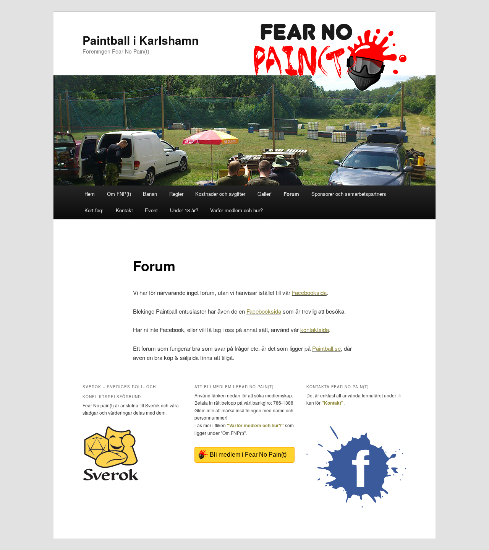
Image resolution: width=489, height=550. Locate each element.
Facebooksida (309, 292)
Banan (150, 193)
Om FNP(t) (119, 193)
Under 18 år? (184, 210)
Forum (291, 193)
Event (151, 210)
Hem (89, 193)
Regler (176, 193)
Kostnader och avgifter (220, 193)
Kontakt (124, 210)
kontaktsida (314, 329)
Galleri (264, 193)
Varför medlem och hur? (236, 210)
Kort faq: (94, 210)
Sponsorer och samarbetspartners (348, 193)
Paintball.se (326, 348)
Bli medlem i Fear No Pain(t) (248, 454)
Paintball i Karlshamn (141, 40)
